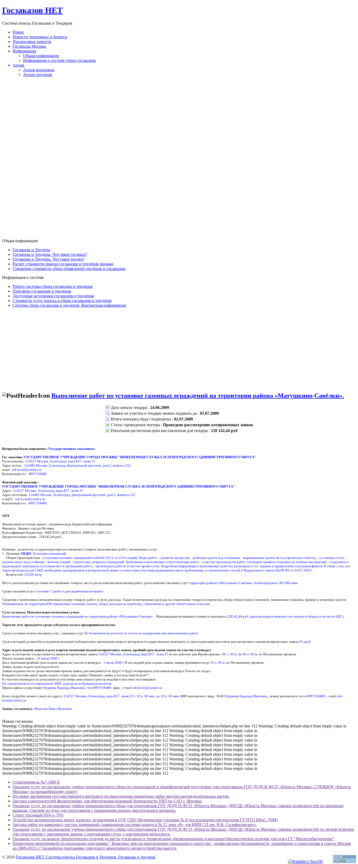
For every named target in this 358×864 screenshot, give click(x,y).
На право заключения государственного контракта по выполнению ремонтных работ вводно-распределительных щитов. (121, 796)
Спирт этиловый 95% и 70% (38, 815)
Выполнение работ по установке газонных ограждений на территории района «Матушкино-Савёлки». (197, 395)
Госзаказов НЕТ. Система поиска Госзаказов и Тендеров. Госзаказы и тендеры (85, 857)
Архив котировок (39, 70)
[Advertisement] (179, 160)
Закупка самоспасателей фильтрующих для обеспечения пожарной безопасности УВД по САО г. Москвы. (107, 801)
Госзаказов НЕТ (32, 10)
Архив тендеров (37, 74)
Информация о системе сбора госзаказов (59, 60)
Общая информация (41, 55)
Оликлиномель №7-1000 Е (36, 782)
